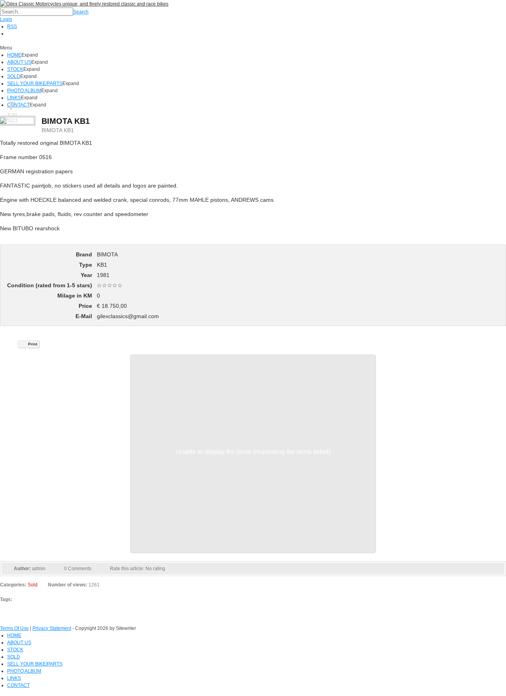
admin (38, 568)
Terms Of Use (14, 628)
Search (81, 12)
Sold (33, 585)
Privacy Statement (51, 628)
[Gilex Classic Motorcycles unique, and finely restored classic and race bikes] (84, 3)
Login (6, 19)
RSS (12, 26)
